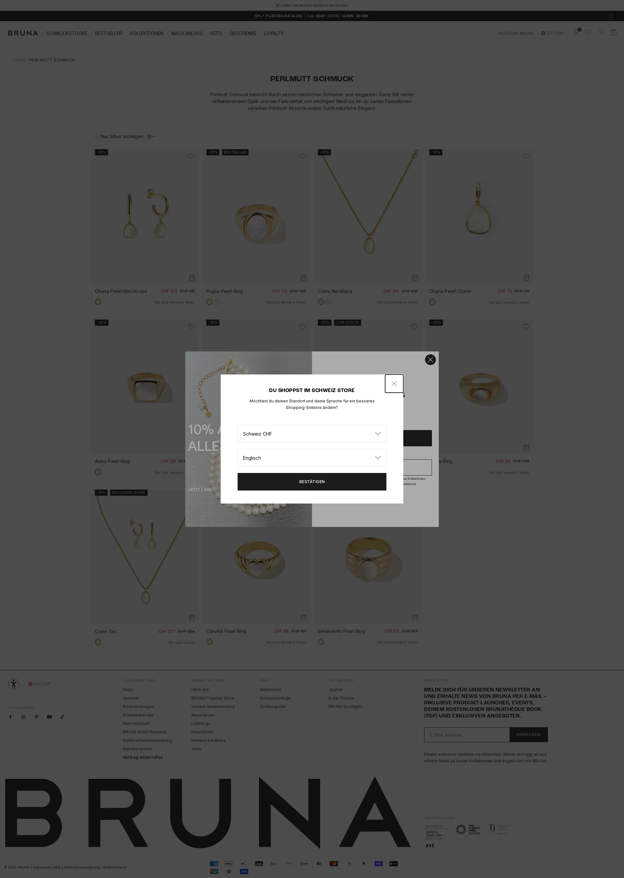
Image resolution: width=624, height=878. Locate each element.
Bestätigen (312, 481)
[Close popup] (394, 383)
